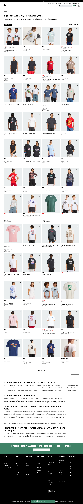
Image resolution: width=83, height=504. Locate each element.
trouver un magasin (51, 3)
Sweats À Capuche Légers (22, 390)
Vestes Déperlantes (71, 390)
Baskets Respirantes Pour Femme (9, 385)
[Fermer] (32, 501)
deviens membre (75, 3)
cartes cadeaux (68, 3)
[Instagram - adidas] (74, 462)
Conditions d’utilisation (68, 501)
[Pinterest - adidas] (74, 469)
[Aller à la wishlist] (76, 5)
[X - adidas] (74, 466)
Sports (48, 5)
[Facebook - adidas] (74, 459)
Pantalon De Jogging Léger (35, 385)
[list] (36, 25)
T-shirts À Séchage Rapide (73, 385)
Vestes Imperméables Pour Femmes (48, 388)
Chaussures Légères (21, 387)
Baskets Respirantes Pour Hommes (9, 388)
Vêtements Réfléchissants (60, 387)
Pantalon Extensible (71, 387)
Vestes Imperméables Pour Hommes (48, 385)
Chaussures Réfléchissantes (58, 385)
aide (56, 3)
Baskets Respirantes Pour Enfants (9, 390)
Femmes (31, 5)
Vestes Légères (32, 387)
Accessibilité (61, 501)
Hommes (25, 5)
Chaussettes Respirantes (47, 390)
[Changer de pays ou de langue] (79, 3)
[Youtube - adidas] (74, 476)
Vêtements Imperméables (22, 385)
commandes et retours (61, 3)
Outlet (53, 5)
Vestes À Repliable (33, 390)
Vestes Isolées (58, 390)
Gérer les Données (23, 501)
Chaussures (42, 5)
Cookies (28, 501)
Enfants (36, 5)
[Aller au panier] (79, 5)
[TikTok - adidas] (74, 472)
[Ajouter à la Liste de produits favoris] (20, 29)
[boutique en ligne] (4, 5)
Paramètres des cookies (14, 501)
